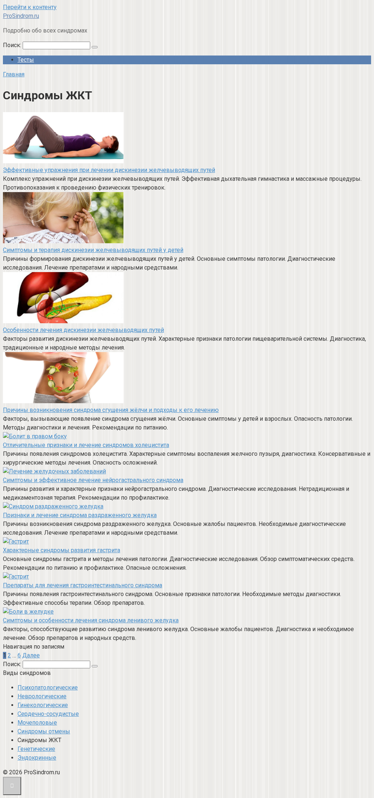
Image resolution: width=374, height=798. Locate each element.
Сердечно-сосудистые (48, 713)
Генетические (36, 748)
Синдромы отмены (44, 731)
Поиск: (13, 45)
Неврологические (42, 696)
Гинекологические (43, 705)
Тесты (26, 59)
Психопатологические (48, 687)
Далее (31, 655)
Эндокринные (37, 757)
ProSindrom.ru (21, 15)
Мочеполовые (37, 722)
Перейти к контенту (30, 7)
